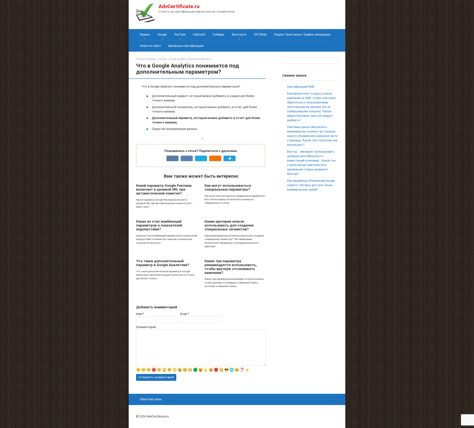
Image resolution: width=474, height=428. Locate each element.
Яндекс (145, 34)
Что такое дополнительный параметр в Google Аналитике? (162, 263)
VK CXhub (260, 34)
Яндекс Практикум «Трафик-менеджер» (302, 34)
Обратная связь (151, 399)
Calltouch (199, 34)
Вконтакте (239, 34)
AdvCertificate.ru (179, 6)
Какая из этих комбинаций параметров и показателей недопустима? (159, 225)
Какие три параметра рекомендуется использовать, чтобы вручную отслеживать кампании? (231, 267)
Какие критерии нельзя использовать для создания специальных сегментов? (229, 225)
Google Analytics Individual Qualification (190, 59)
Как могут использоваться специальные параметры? (228, 187)
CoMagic (218, 34)
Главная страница (146, 59)
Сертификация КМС (301, 86)
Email (184, 314)
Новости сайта (150, 46)
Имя (140, 314)
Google (162, 34)
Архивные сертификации (185, 46)
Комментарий (146, 327)
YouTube (180, 34)
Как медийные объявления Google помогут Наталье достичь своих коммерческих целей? (311, 185)
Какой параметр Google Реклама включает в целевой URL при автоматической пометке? (164, 189)
